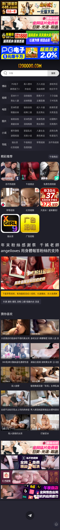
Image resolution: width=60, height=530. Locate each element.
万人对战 (41, 84)
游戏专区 (54, 84)
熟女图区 (41, 124)
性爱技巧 (54, 135)
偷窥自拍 (15, 119)
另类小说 (28, 135)
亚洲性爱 (15, 107)
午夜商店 (28, 142)
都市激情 (15, 130)
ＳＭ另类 (54, 100)
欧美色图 (41, 119)
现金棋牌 (41, 89)
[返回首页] (56, 524)
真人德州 (28, 84)
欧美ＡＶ (41, 95)
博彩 (4, 86)
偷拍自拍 (28, 107)
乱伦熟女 (41, 112)
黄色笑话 (41, 135)
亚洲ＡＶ (15, 95)
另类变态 (54, 112)
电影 (4, 109)
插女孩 (15, 142)
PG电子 (15, 84)
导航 (4, 144)
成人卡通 (41, 107)
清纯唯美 (28, 124)
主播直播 (41, 100)
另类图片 (54, 124)
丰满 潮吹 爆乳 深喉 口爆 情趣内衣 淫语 (21, 301)
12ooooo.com (30, 66)
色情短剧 (28, 147)
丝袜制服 (28, 100)
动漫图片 (54, 119)
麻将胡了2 (15, 89)
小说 (4, 132)
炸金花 (28, 89)
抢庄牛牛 (54, 89)
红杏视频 (15, 147)
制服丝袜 (15, 112)
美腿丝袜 (15, 124)
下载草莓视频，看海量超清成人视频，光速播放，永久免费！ (30, 293)
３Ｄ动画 (54, 95)
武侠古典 (54, 130)
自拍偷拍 (28, 95)
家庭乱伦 (28, 130)
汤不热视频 (53, 142)
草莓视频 (41, 142)
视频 (4, 97)
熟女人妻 (15, 100)
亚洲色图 (28, 119)
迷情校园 (15, 135)
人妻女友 (41, 130)
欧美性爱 (54, 107)
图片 (4, 121)
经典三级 (28, 112)
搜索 (53, 73)
